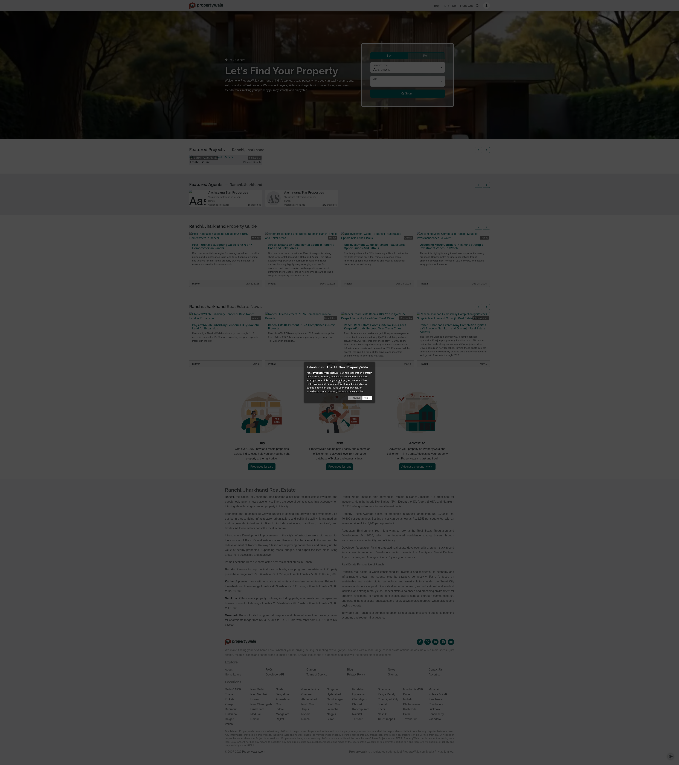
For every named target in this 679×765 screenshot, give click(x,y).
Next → (367, 398)
